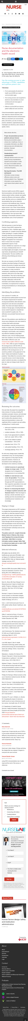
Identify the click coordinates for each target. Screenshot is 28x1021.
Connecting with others (13, 812)
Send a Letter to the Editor (8, 970)
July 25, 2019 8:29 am (6, 745)
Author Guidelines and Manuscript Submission (13, 974)
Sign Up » (9, 879)
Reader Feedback (6, 972)
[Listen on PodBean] (4, 1001)
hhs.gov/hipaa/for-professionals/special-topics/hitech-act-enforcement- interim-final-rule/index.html (13, 714)
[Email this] (9, 59)
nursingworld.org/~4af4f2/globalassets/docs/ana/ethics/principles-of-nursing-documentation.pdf (14, 577)
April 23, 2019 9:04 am (7, 758)
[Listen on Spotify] (4, 993)
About (3, 949)
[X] (8, 13)
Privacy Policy (15, 1007)
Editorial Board (5, 951)
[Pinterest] (23, 13)
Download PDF (8, 64)
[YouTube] (19, 13)
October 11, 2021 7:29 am (7, 728)
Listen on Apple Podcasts (12, 997)
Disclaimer (23, 1007)
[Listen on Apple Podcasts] (4, 997)
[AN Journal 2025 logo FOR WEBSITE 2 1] (14, 8)
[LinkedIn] (15, 13)
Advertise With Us (6, 968)
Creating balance (11, 814)
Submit (14, 820)
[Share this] (13, 59)
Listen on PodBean (10, 1000)
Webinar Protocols (6, 976)
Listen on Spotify (10, 993)
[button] (2, 1)
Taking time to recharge (13, 816)
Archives (4, 953)
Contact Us (4, 967)
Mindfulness (10, 809)
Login (25, 4)
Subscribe (4, 957)
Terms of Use (6, 1007)
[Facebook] (5, 13)
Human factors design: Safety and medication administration (14, 922)
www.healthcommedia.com (19, 942)
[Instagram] (12, 14)
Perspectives (5, 955)
